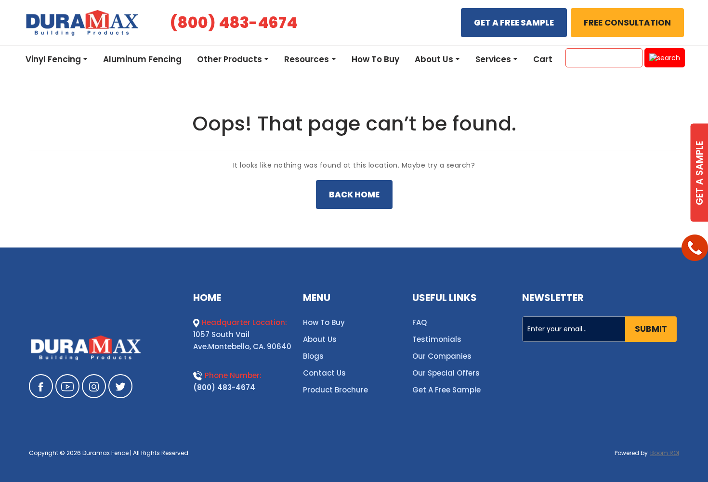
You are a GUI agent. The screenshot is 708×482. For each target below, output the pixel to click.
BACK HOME (354, 194)
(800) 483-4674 (224, 387)
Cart (542, 59)
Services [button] (493, 59)
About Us (320, 339)
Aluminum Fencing (142, 59)
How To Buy (375, 59)
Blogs (313, 356)
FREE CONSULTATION (627, 22)
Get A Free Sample (446, 390)
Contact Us (324, 373)
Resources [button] (306, 59)
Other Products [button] (229, 59)
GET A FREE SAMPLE (514, 22)
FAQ (419, 322)
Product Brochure (335, 390)
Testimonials (436, 339)
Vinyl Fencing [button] (53, 59)
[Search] (664, 57)
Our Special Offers (446, 373)
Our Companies (442, 356)
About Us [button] (434, 59)
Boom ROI (664, 453)
